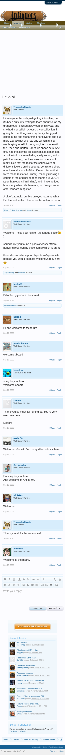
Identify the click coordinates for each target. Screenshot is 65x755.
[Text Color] (19, 579)
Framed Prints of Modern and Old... (31, 696)
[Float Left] (42, 585)
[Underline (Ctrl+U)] (14, 579)
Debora (17, 400)
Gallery (29, 23)
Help (45, 747)
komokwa (18, 370)
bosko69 (21, 273)
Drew (19, 714)
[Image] (28, 585)
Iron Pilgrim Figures (24, 711)
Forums (17, 23)
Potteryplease (22, 668)
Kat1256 (20, 660)
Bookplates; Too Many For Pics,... (30, 688)
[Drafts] (57, 585)
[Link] (34, 579)
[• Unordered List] (5, 585)
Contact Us (37, 747)
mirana (29, 210)
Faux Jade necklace (25, 673)
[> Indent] (18, 585)
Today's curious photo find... (28, 704)
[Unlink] (38, 579)
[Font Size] (24, 579)
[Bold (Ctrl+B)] (5, 579)
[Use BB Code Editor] (60, 579)
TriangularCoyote (22, 107)
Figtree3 (7, 210)
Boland (17, 317)
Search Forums (9, 27)
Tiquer (19, 706)
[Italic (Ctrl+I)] (9, 579)
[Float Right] (47, 585)
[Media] (32, 585)
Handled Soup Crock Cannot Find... (31, 681)
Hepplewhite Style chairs (26, 658)
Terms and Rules (57, 751)
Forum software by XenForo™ (13, 751)
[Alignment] (44, 579)
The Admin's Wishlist (18, 731)
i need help (21, 645)
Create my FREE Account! (32, 626)
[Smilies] (24, 585)
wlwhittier (20, 691)
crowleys (18, 548)
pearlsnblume (21, 343)
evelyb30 (18, 438)
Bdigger (20, 652)
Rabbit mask (22, 642)
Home (6, 23)
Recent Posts (24, 27)
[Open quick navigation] (61, 740)
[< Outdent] (14, 585)
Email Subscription (55, 747)
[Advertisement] (32, 61)
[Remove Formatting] (55, 579)
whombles (21, 698)
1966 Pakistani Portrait (26, 665)
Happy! (19, 683)
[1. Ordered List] (9, 585)
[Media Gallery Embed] (51, 585)
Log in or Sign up (53, 2)
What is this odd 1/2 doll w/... (28, 650)
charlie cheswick (22, 221)
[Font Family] (28, 579)
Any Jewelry (17, 210)
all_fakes (18, 495)
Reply (59, 205)
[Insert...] (37, 585)
